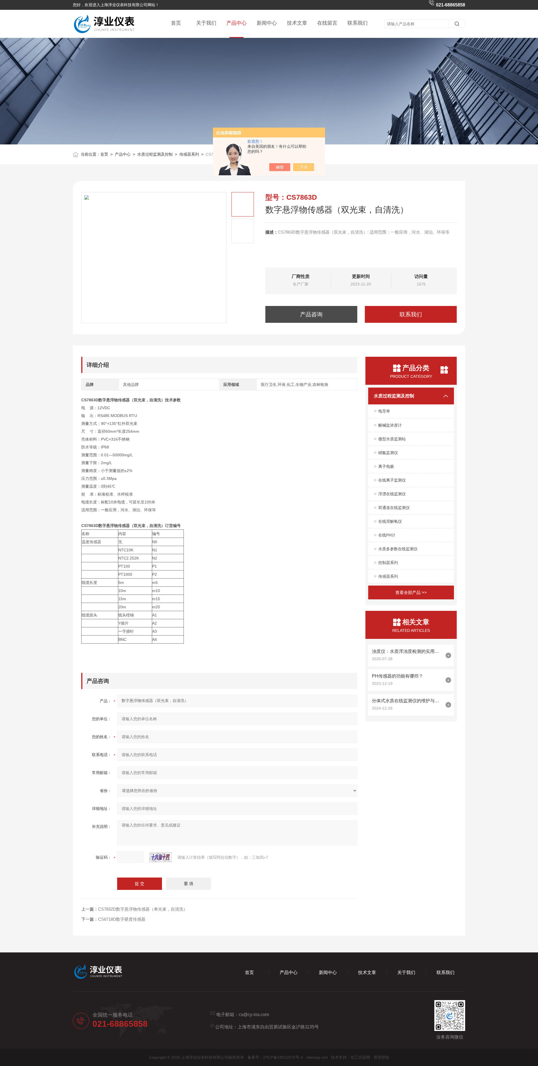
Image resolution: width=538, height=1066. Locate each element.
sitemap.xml (317, 1057)
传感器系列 (189, 154)
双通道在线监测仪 (394, 507)
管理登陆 (381, 1057)
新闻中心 (267, 23)
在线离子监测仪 (392, 480)
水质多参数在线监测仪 (398, 549)
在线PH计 (386, 535)
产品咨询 (311, 314)
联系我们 (357, 23)
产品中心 (236, 23)
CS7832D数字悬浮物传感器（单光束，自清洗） (142, 909)
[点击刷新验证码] (160, 857)
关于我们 (206, 23)
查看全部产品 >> (411, 592)
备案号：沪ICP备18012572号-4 (275, 1057)
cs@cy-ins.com (254, 1014)
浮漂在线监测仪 (392, 494)
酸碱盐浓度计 (390, 425)
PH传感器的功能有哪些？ (397, 676)
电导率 (384, 411)
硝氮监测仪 (388, 452)
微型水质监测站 (392, 439)
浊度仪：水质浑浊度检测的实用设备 (407, 651)
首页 (176, 23)
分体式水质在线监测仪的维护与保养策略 (407, 700)
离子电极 (386, 466)
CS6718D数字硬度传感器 (121, 919)
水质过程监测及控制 (155, 154)
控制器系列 (388, 562)
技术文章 (297, 23)
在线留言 (327, 23)
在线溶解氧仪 (390, 521)
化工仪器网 (360, 1057)
